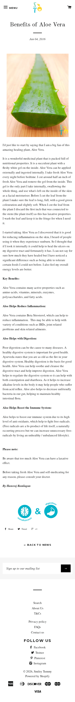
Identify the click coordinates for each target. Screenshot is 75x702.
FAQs (37, 627)
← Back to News (37, 544)
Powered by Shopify (37, 676)
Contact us (37, 632)
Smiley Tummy (43, 671)
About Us (37, 608)
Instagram (39, 663)
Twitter (39, 653)
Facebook (39, 647)
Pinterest (39, 658)
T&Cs (37, 613)
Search (37, 603)
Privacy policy (38, 622)
